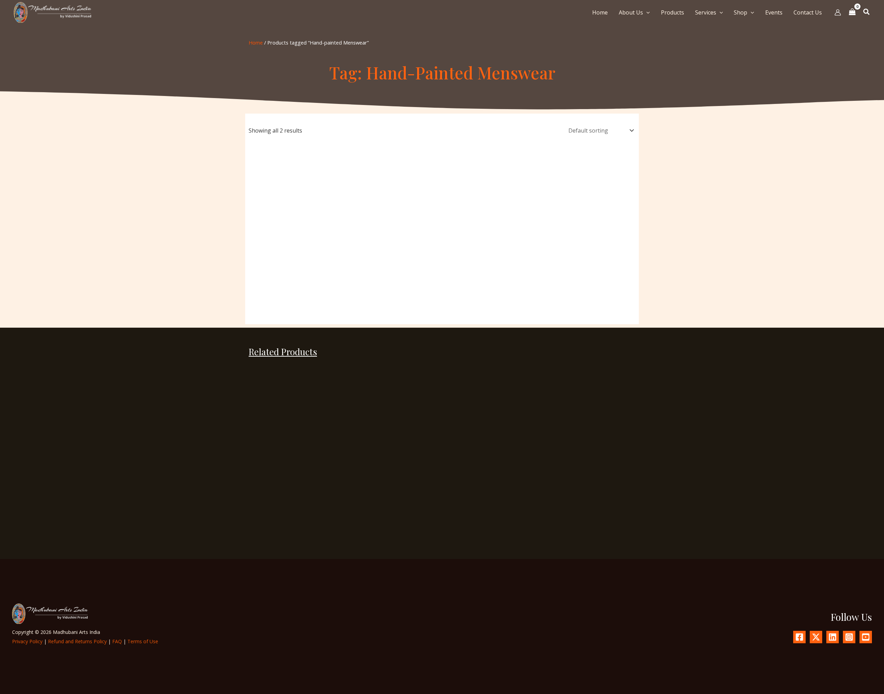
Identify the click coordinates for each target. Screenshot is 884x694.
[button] (646, 12)
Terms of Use (142, 641)
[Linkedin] (832, 637)
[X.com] (816, 637)
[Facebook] (799, 637)
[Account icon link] (837, 12)
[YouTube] (865, 637)
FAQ (117, 641)
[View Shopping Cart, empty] (852, 12)
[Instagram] (849, 637)
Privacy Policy (27, 641)
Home (256, 42)
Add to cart (283, 549)
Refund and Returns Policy (77, 641)
